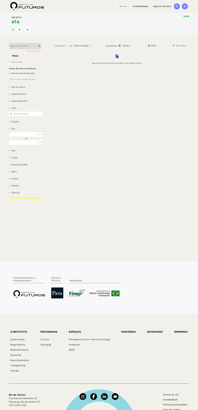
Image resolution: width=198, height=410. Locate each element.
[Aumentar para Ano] (42, 134)
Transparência (17, 365)
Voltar (186, 16)
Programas (48, 331)
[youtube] (115, 396)
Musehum (74, 344)
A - (125, 6)
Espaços (75, 331)
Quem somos (17, 339)
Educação (45, 344)
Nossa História (17, 344)
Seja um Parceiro (162, 6)
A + (121, 6)
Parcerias (128, 331)
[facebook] (93, 396)
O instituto (18, 331)
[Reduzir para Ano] (38, 134)
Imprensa (181, 331)
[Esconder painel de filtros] (3, 56)
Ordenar (59, 46)
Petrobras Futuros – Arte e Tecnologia (89, 339)
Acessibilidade (170, 399)
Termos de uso (171, 394)
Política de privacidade (175, 404)
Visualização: (111, 46)
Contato (14, 370)
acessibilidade (140, 6)
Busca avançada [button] (33, 51)
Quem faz (15, 355)
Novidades (155, 331)
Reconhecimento (19, 360)
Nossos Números (19, 350)
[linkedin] (104, 396)
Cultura (44, 339)
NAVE (72, 350)
